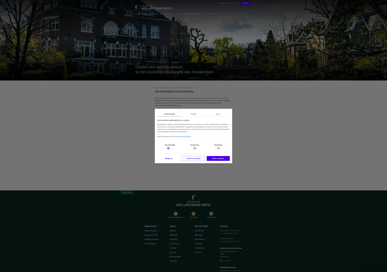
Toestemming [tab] (169, 114)
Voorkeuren (194, 145)
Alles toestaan (218, 158)
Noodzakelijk (170, 145)
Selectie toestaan (193, 158)
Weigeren (169, 158)
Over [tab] (218, 114)
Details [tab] (193, 114)
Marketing (218, 145)
